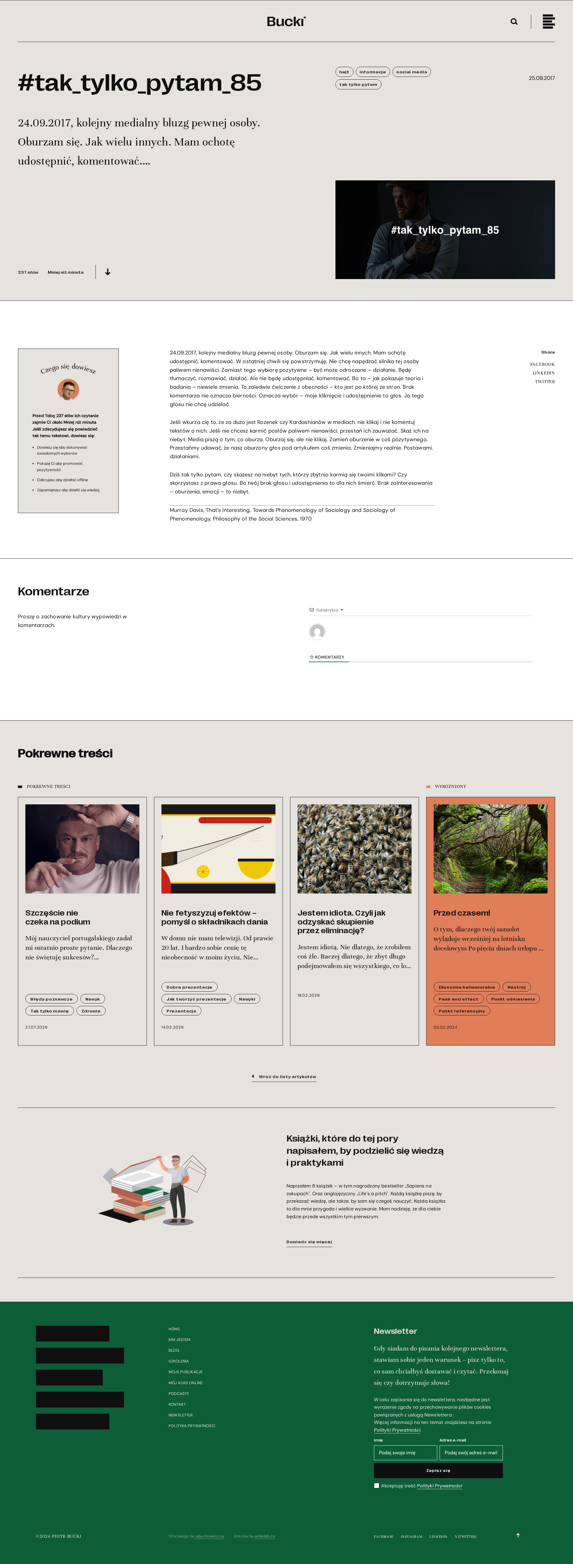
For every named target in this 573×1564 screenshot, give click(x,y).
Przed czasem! (462, 912)
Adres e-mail (453, 1440)
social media (411, 71)
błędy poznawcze (51, 998)
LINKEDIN (544, 373)
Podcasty (179, 1393)
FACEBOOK (542, 364)
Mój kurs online (186, 1382)
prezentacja (181, 1010)
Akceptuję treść (421, 1486)
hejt (344, 71)
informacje (373, 71)
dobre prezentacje (189, 986)
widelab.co (265, 1536)
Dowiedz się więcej (309, 1241)
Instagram (412, 1536)
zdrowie (91, 1010)
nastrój (517, 986)
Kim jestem (179, 1339)
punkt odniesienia (513, 998)
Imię (378, 1440)
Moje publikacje (186, 1371)
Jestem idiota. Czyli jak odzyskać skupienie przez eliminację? (342, 921)
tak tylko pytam (358, 84)
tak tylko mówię (49, 1010)
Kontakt (177, 1404)
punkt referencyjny (462, 1010)
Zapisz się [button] (438, 1470)
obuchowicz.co (209, 1536)
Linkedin (438, 1536)
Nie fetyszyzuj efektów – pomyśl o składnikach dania (214, 916)
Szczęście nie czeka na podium (57, 916)
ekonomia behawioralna (467, 986)
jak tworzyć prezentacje (197, 998)
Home (174, 1328)
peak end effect (459, 998)
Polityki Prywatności (397, 1430)
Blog (174, 1350)
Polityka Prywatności (192, 1425)
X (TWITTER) (466, 1536)
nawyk (92, 998)
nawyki (247, 998)
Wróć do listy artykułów (287, 1076)
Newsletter (181, 1415)
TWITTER (545, 381)
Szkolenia (179, 1361)
